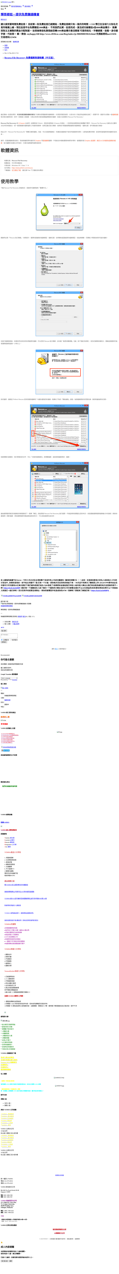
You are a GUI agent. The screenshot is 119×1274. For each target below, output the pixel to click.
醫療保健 (16, 41)
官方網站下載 (16, 170)
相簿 (5, 45)
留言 (24, 616)
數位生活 (15, 621)
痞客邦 (20, 616)
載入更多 (3, 630)
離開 (10, 1261)
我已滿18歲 (4, 1261)
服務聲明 (77, 1239)
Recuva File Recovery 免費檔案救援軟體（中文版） (29, 58)
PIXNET (45, 1239)
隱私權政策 (70, 1239)
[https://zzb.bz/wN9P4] (110, 590)
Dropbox (38, 140)
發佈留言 (3, 642)
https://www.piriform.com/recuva (22, 168)
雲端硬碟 (46, 140)
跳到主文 (4, 19)
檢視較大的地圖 (59, 1175)
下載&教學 (15, 624)
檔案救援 (115, 114)
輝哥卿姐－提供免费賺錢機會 (20, 14)
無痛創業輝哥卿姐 (7, 606)
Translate (14, 680)
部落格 (6, 47)
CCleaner (21, 123)
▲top (2, 627)
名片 (5, 50)
